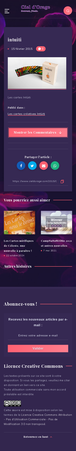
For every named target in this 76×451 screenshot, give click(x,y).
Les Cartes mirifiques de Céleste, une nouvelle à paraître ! (19, 245)
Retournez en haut (36, 436)
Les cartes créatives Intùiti (26, 114)
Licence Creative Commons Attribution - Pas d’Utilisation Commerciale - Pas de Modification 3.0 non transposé (38, 419)
